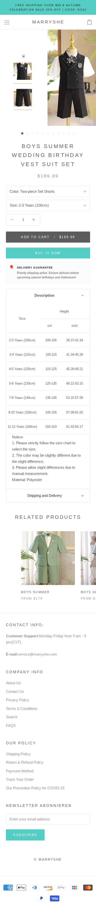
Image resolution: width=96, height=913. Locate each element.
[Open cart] (89, 22)
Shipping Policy (18, 754)
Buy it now (48, 253)
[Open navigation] (6, 22)
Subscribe (25, 835)
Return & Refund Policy (25, 762)
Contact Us (15, 691)
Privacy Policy (17, 700)
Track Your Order (20, 779)
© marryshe (48, 859)
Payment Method (19, 771)
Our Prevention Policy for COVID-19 (35, 788)
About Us (13, 683)
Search (11, 717)
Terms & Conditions (21, 708)
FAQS (11, 725)
